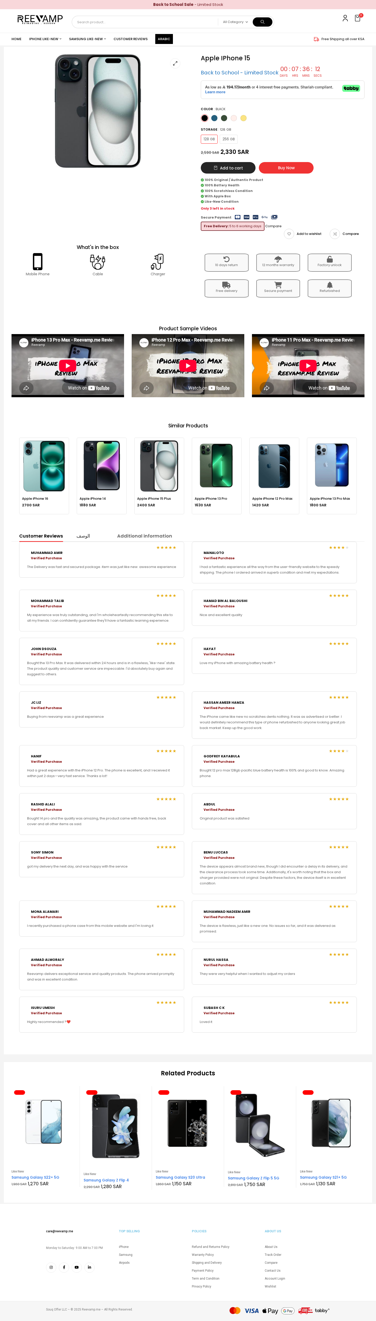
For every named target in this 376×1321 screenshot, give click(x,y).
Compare (350, 233)
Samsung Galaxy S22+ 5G (35, 1177)
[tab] (41, 536)
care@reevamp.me (59, 1231)
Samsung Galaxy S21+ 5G (323, 1177)
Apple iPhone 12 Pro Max (272, 498)
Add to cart (231, 168)
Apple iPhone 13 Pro (211, 498)
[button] (358, 18)
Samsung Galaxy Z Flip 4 (106, 1180)
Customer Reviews (41, 536)
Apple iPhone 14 (93, 498)
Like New (18, 1171)
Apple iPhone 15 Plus (154, 498)
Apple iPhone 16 (35, 498)
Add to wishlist (309, 233)
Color (213, 109)
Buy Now (286, 167)
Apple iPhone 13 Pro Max (330, 498)
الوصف (83, 536)
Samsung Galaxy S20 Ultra (180, 1177)
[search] (262, 22)
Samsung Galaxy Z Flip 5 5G (253, 1178)
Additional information (144, 536)
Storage (216, 129)
